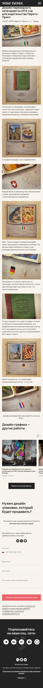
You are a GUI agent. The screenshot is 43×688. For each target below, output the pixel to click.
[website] (37, 642)
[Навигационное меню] (39, 3)
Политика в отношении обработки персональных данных (21, 672)
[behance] (13, 642)
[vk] (21, 642)
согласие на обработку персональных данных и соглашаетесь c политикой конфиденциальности (18, 610)
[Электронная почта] (17, 540)
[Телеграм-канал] (21, 540)
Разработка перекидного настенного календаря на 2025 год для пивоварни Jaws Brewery (18, 471)
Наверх (20, 677)
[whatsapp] (25, 540)
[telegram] (6, 642)
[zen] (29, 642)
